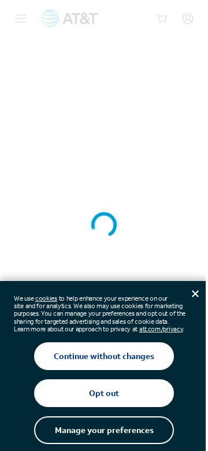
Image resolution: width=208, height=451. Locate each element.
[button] (104, 225)
